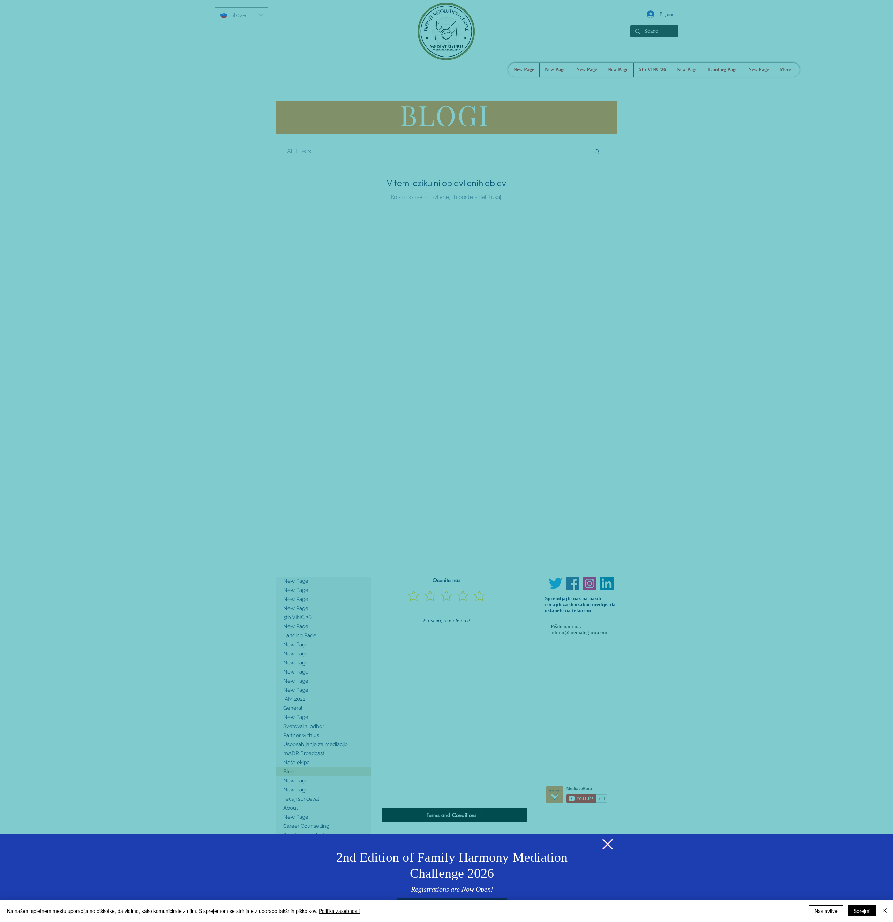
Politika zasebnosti (339, 910)
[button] (607, 844)
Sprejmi (862, 910)
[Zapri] (884, 910)
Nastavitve (826, 910)
